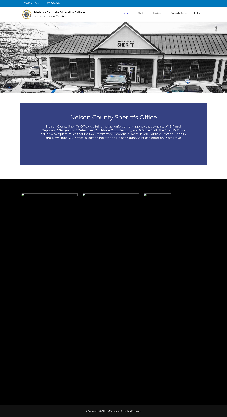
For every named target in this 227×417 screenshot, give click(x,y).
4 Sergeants (65, 130)
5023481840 (53, 3)
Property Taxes (179, 13)
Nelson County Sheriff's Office (59, 12)
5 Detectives (84, 130)
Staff (140, 13)
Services (157, 13)
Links (197, 13)
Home (125, 13)
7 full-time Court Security (113, 130)
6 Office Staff (148, 130)
